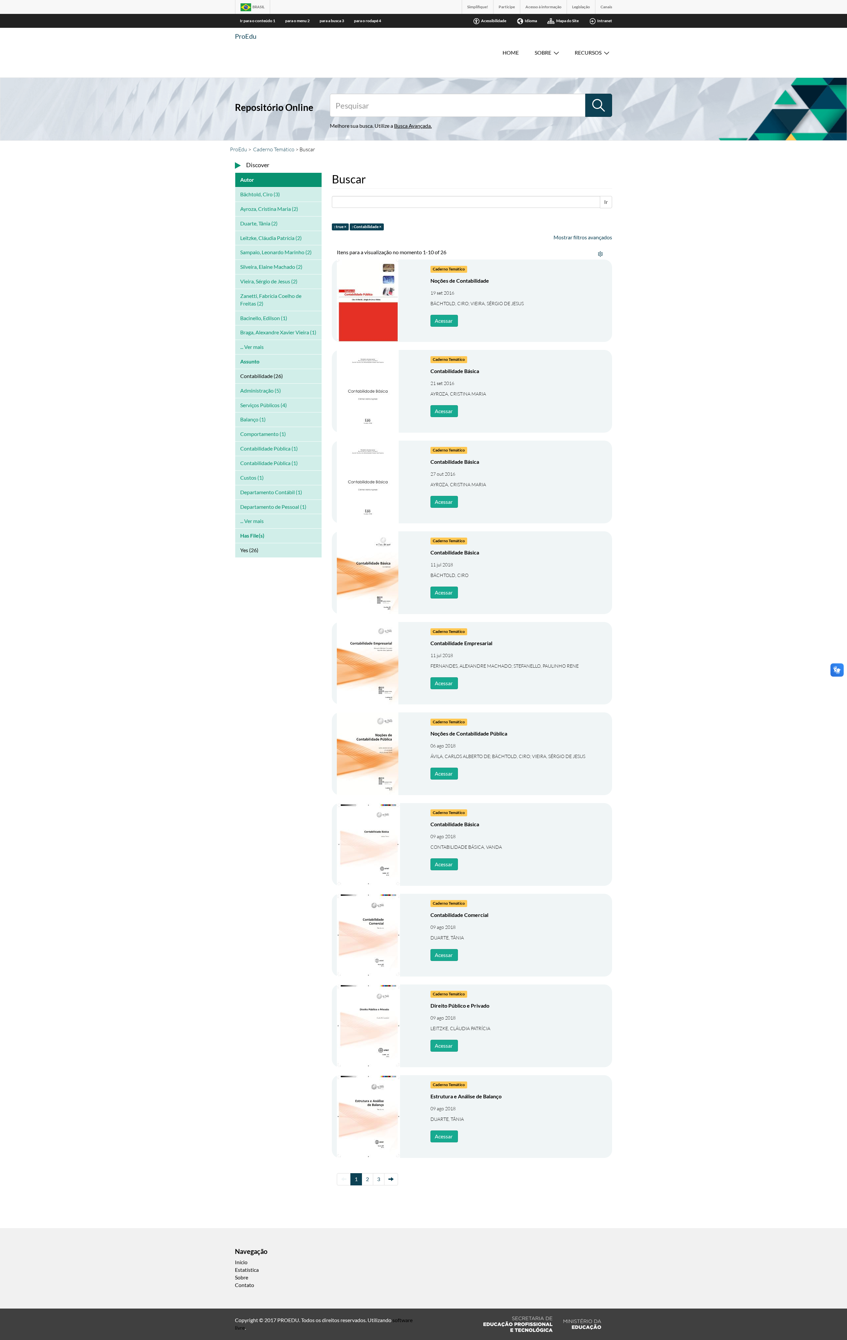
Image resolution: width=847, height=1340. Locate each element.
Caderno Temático (273, 149)
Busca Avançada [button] (412, 125)
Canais (606, 6)
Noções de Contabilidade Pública (468, 733)
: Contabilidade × (366, 226)
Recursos (588, 52)
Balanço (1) (253, 419)
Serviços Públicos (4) (263, 405)
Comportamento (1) (263, 434)
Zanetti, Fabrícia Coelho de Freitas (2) (270, 300)
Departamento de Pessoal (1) (273, 506)
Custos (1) (252, 477)
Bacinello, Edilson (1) (263, 318)
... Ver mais (252, 347)
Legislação (581, 6)
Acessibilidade (493, 20)
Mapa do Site (567, 20)
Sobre (543, 52)
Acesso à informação (543, 6)
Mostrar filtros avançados (583, 237)
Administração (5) (260, 390)
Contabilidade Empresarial (461, 643)
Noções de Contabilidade (459, 280)
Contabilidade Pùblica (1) (269, 448)
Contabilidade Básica (454, 371)
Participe (507, 6)
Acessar (444, 320)
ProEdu (245, 36)
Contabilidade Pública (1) (269, 463)
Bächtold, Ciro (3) (260, 194)
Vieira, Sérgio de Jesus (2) (268, 281)
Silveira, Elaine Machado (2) (271, 266)
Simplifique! (477, 6)
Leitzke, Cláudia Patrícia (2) (271, 238)
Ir (606, 202)
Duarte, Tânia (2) (259, 223)
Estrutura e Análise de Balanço (466, 1096)
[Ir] (598, 105)
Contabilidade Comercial (459, 915)
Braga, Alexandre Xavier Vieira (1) (278, 332)
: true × (340, 226)
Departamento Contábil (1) (271, 492)
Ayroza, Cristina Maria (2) (269, 209)
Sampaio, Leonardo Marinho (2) (276, 252)
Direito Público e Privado (459, 1005)
